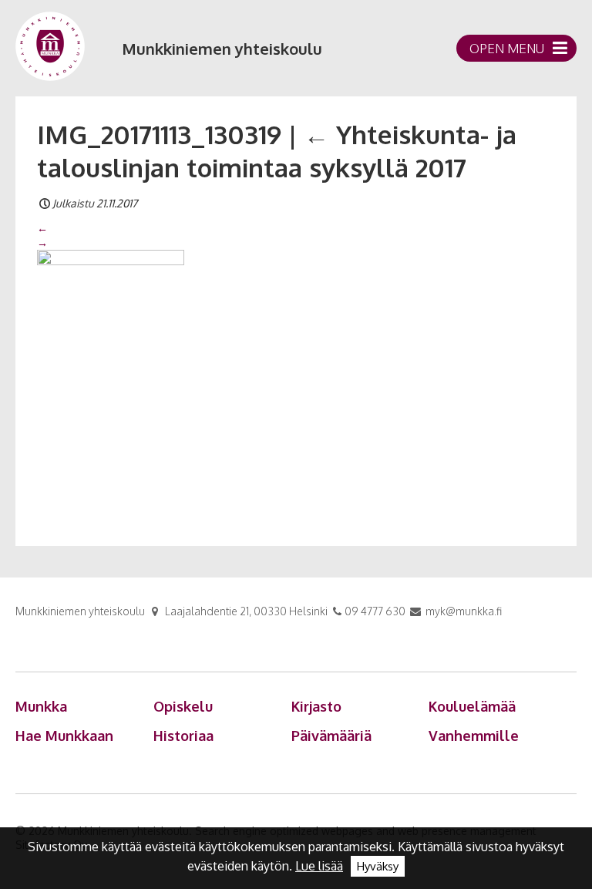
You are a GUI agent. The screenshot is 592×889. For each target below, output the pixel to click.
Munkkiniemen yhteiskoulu (222, 49)
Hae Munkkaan (64, 735)
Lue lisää (319, 866)
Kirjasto (316, 706)
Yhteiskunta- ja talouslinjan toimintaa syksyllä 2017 (276, 151)
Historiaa (183, 735)
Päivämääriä (331, 735)
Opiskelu (183, 706)
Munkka (41, 706)
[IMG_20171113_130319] (110, 379)
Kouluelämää (472, 706)
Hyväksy (378, 866)
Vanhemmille (474, 735)
